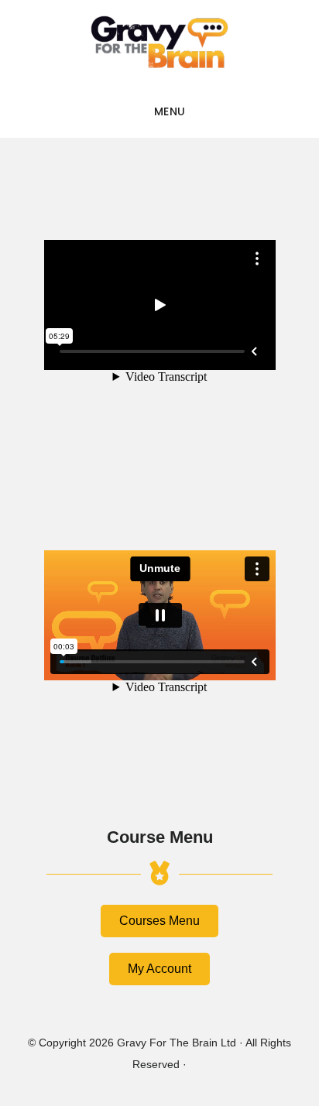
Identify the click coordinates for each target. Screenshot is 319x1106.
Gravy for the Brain (159, 42)
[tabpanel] (160, 464)
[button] (159, 921)
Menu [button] (170, 111)
